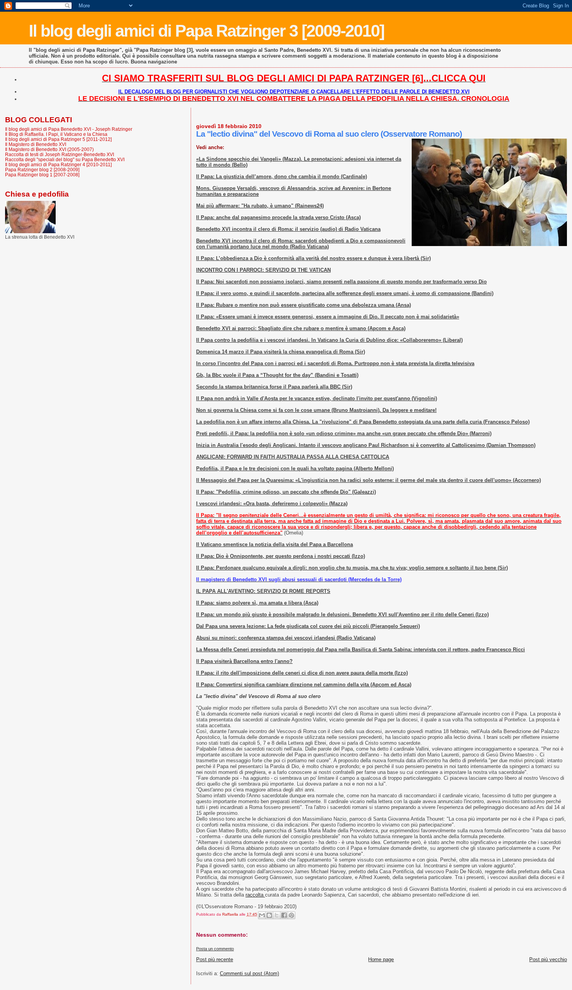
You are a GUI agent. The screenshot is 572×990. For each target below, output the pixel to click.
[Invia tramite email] (262, 915)
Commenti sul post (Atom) (249, 973)
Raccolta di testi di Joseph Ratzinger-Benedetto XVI (59, 154)
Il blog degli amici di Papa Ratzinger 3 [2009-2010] (206, 30)
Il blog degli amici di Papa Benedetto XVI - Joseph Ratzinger (68, 129)
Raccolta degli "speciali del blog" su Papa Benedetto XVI (65, 159)
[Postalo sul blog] (269, 915)
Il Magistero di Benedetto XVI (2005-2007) (49, 149)
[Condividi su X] (277, 915)
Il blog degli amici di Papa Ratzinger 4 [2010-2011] (58, 164)
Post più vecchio (548, 959)
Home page (381, 959)
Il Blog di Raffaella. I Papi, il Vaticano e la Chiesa (56, 134)
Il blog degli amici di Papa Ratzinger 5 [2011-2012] (58, 139)
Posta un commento (215, 948)
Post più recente (214, 959)
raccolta (255, 895)
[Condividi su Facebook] (284, 915)
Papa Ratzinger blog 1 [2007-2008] (42, 174)
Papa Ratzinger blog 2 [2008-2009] (42, 169)
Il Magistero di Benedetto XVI (35, 144)
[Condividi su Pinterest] (291, 915)
